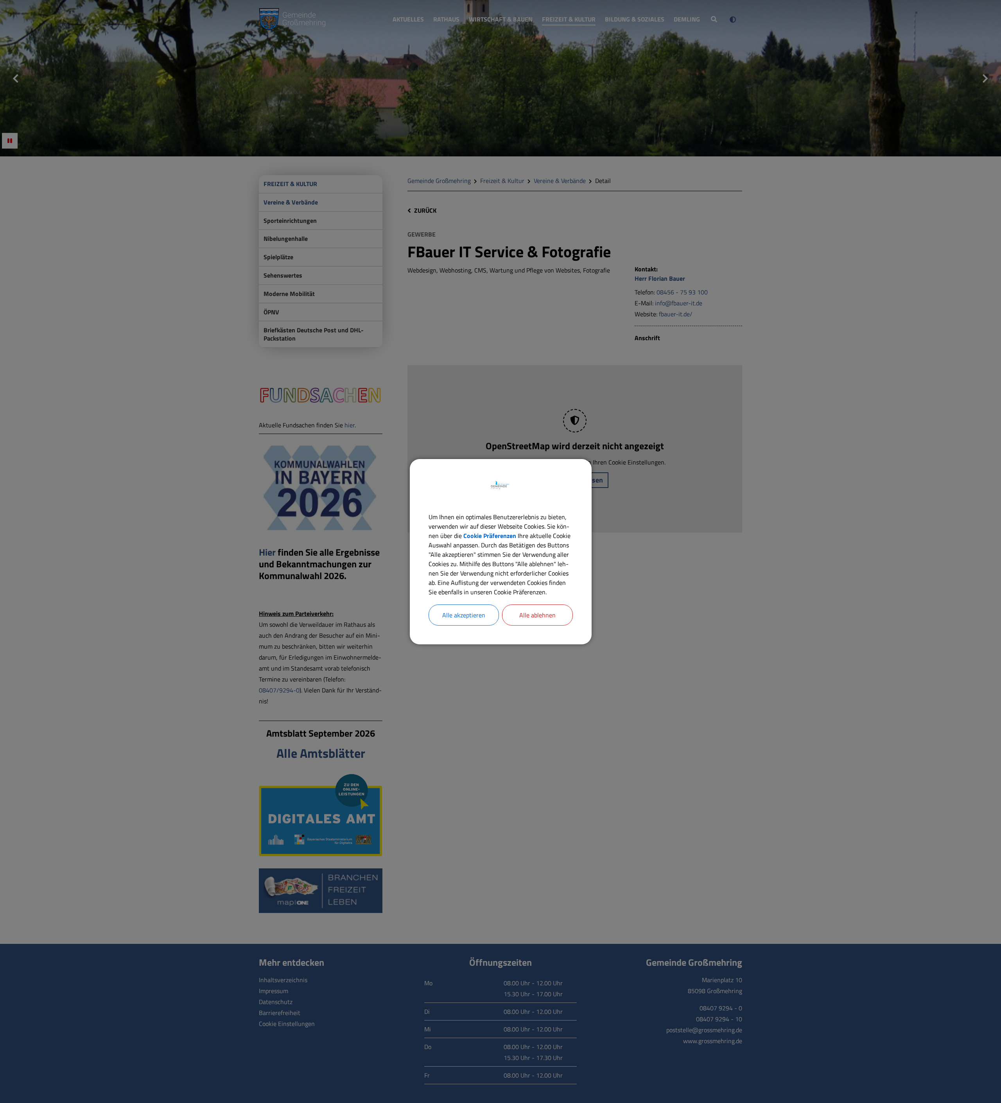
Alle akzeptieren (463, 615)
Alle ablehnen (537, 615)
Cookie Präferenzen (489, 535)
